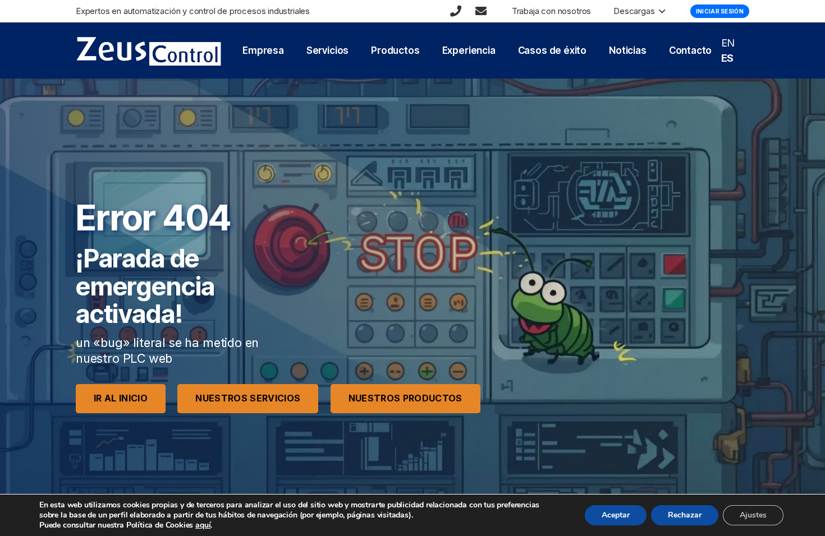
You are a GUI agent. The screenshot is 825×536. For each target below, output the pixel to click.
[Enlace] (455, 11)
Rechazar (685, 515)
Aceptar (616, 515)
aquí (202, 525)
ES (727, 58)
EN (728, 43)
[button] (660, 11)
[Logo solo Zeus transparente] (149, 51)
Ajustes (753, 515)
